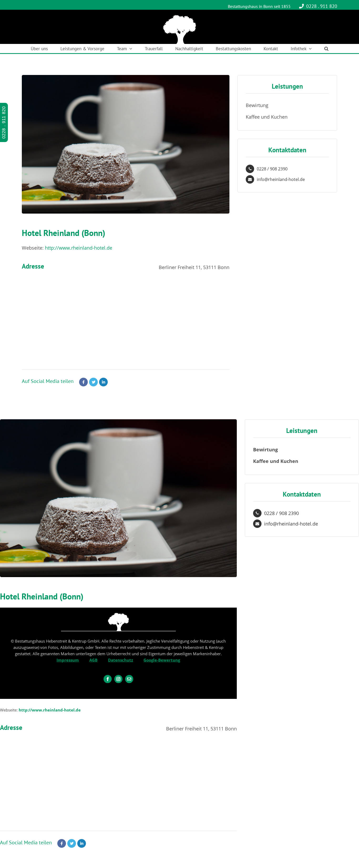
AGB (93, 660)
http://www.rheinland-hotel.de (78, 248)
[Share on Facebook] (83, 382)
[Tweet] (93, 382)
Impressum (68, 660)
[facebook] (108, 679)
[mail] (129, 679)
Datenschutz (120, 660)
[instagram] (118, 679)
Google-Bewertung (161, 660)
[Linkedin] (103, 382)
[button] (326, 48)
